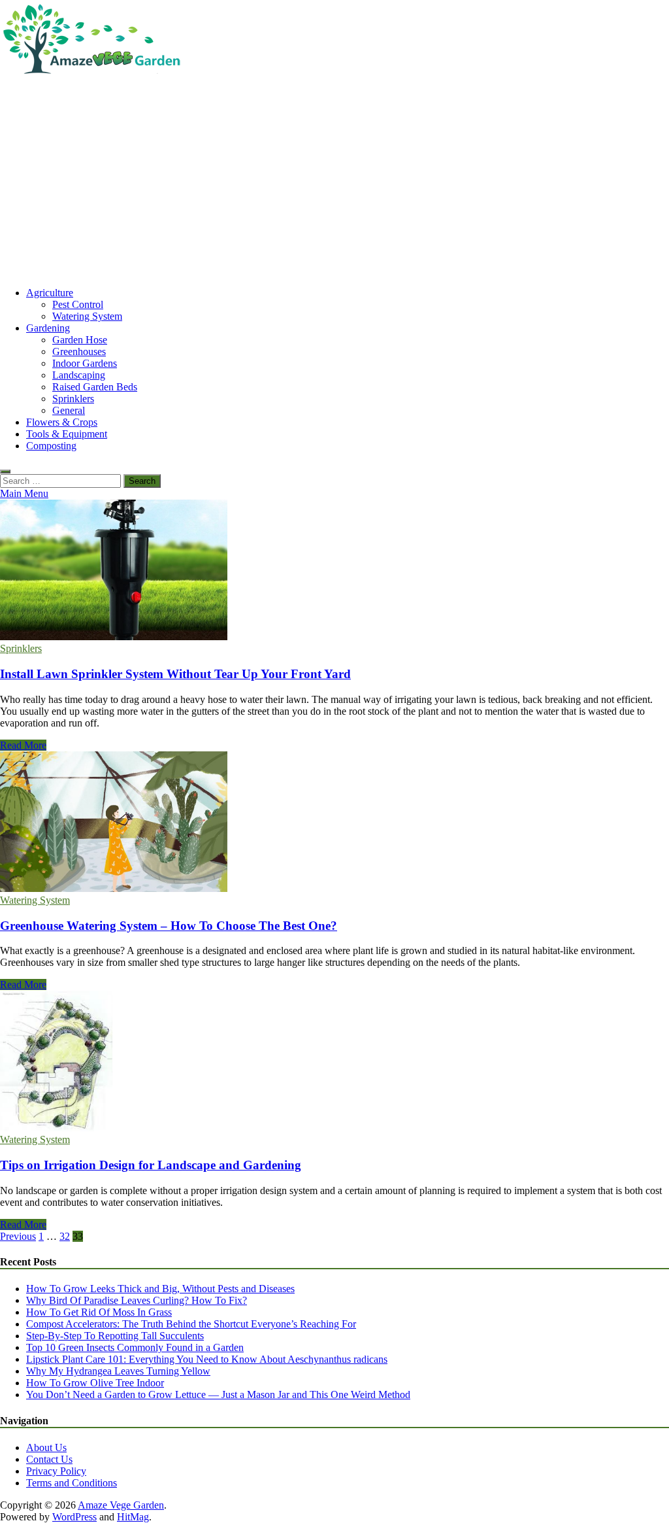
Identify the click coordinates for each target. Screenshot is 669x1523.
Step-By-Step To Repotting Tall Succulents (115, 1335)
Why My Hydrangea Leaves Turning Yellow (118, 1371)
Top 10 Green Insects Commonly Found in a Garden (135, 1347)
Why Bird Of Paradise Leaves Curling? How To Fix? (136, 1300)
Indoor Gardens (84, 363)
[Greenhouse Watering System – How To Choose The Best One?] (334, 823)
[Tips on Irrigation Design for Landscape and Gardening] (334, 1062)
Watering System (87, 316)
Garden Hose (79, 339)
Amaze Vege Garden (121, 1505)
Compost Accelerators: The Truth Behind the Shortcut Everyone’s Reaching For (191, 1323)
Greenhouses (79, 351)
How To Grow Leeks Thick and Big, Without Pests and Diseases (160, 1288)
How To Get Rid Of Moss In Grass (99, 1312)
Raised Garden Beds (94, 386)
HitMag (133, 1516)
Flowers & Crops (61, 422)
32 (64, 1236)
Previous (18, 1236)
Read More (23, 745)
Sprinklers (73, 398)
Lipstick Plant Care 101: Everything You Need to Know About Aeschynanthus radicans (206, 1359)
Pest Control (77, 304)
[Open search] (5, 471)
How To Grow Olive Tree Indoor (95, 1382)
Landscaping (78, 375)
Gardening (48, 328)
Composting (51, 445)
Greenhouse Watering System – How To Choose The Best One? (168, 926)
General (68, 410)
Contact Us (49, 1459)
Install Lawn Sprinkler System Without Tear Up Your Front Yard (175, 674)
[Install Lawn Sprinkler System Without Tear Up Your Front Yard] (334, 571)
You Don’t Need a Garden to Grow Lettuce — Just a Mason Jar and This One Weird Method (218, 1394)
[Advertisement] (334, 185)
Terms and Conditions (71, 1482)
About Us (46, 1447)
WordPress (74, 1516)
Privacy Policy (56, 1471)
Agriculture (49, 292)
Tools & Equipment (66, 433)
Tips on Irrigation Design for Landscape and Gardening (150, 1165)
